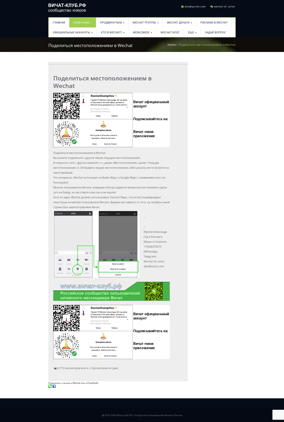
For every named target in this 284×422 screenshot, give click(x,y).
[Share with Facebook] (54, 386)
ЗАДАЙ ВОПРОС (215, 32)
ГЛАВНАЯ (59, 22)
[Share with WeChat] (50, 386)
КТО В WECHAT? (111, 32)
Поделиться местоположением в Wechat (207, 45)
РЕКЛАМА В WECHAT (214, 22)
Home (172, 45)
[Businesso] (67, 7)
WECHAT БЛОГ (170, 32)
